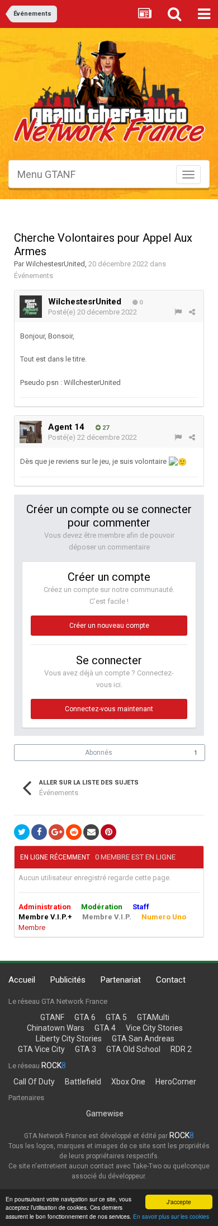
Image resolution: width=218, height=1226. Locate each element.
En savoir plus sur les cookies (171, 1216)
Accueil (21, 980)
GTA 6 (85, 1017)
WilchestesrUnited (55, 264)
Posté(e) (92, 312)
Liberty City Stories (69, 1038)
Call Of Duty (34, 1081)
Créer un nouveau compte (109, 626)
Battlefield (83, 1081)
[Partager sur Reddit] (74, 832)
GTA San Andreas (143, 1038)
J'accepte (179, 1201)
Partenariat (121, 980)
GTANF (52, 1017)
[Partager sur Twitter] (22, 832)
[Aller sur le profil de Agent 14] (31, 432)
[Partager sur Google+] (56, 832)
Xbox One (128, 1081)
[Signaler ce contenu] (178, 312)
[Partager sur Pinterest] (108, 832)
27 (105, 427)
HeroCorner (175, 1081)
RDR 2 (181, 1049)
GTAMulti (153, 1017)
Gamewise (105, 1113)
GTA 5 (116, 1017)
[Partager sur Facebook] (39, 832)
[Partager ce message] (192, 312)
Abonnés (98, 753)
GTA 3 (85, 1049)
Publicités (68, 980)
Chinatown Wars (55, 1027)
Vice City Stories (154, 1027)
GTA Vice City (41, 1049)
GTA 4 (105, 1027)
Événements (33, 275)
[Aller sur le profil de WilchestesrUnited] (31, 306)
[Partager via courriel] (91, 832)
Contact (171, 980)
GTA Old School (133, 1049)
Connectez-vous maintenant (109, 709)
